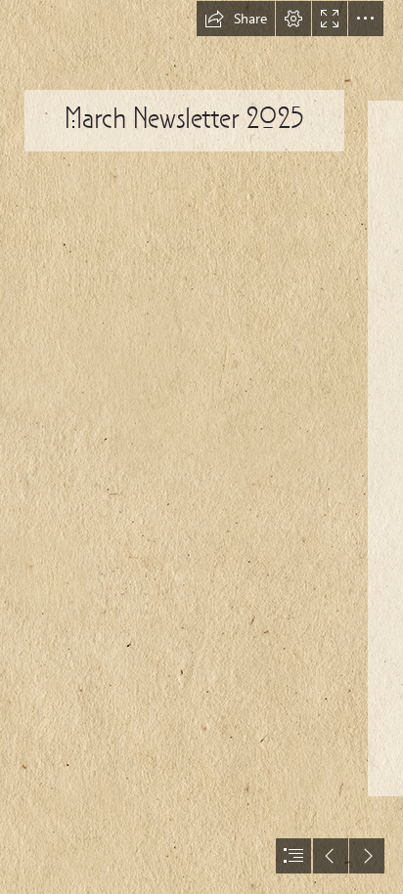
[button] (236, 18)
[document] (201, 447)
